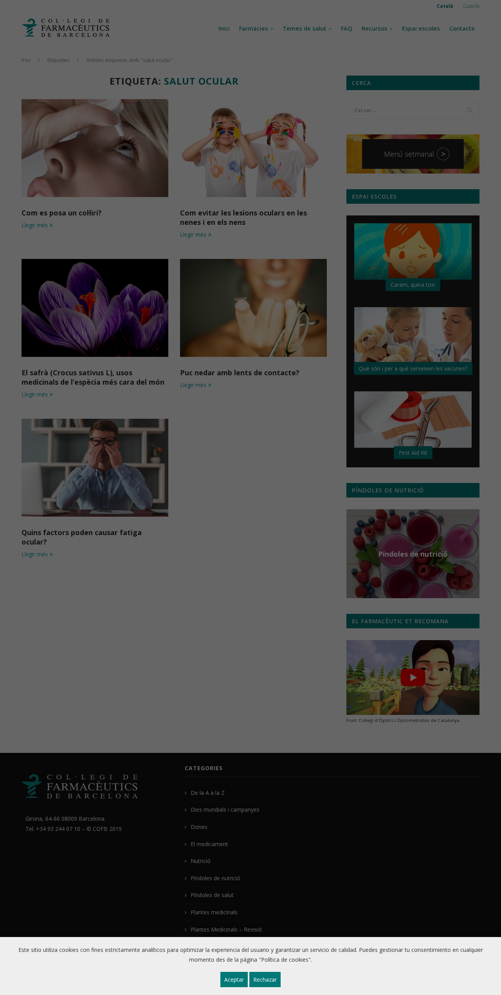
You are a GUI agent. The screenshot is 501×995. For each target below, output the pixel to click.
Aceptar (234, 979)
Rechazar (265, 979)
